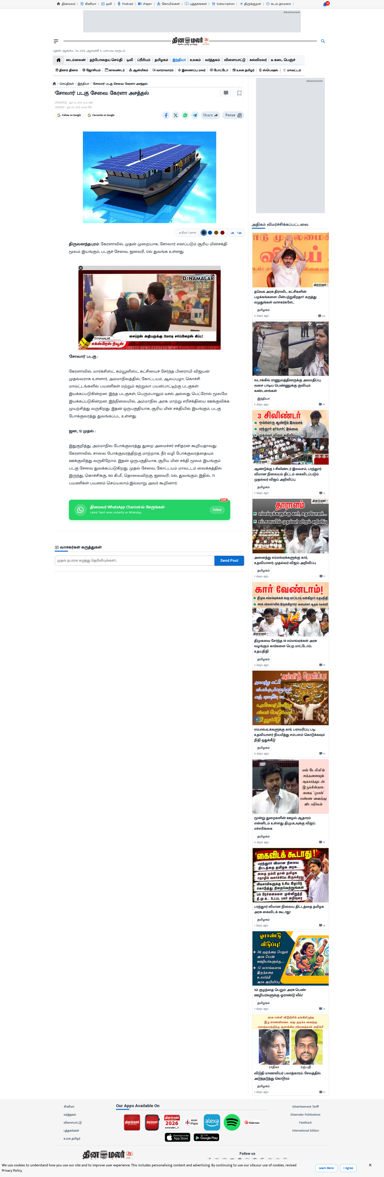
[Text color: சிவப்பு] (222, 233)
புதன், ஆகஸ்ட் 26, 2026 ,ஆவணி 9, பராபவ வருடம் (89, 50)
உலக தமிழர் (72, 1138)
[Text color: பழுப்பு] (216, 233)
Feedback (305, 1122)
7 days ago (261, 576)
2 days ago (261, 493)
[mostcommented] (290, 260)
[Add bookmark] (239, 93)
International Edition (305, 1130)
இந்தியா (83, 83)
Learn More (326, 1168)
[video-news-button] (257, 370)
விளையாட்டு (73, 1122)
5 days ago (261, 404)
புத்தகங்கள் (71, 1130)
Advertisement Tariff (305, 1106)
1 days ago (261, 925)
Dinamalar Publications (305, 1114)
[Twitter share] (176, 115)
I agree (348, 1168)
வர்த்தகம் (70, 1114)
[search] (323, 41)
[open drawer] (56, 41)
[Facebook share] (166, 115)
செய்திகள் (67, 83)
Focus (231, 115)
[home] (58, 60)
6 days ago (261, 315)
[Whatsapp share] (185, 115)
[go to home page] (190, 41)
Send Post (229, 560)
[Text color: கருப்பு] (204, 232)
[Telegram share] (195, 115)
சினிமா (69, 1106)
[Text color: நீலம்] (210, 233)
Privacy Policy (12, 1171)
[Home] (54, 83)
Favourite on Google (103, 115)
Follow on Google (71, 115)
